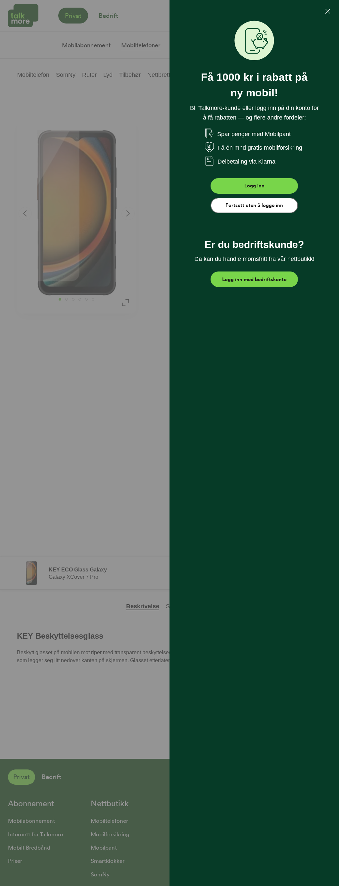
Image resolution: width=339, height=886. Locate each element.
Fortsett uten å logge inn (254, 205)
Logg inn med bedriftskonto (254, 279)
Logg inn (254, 186)
